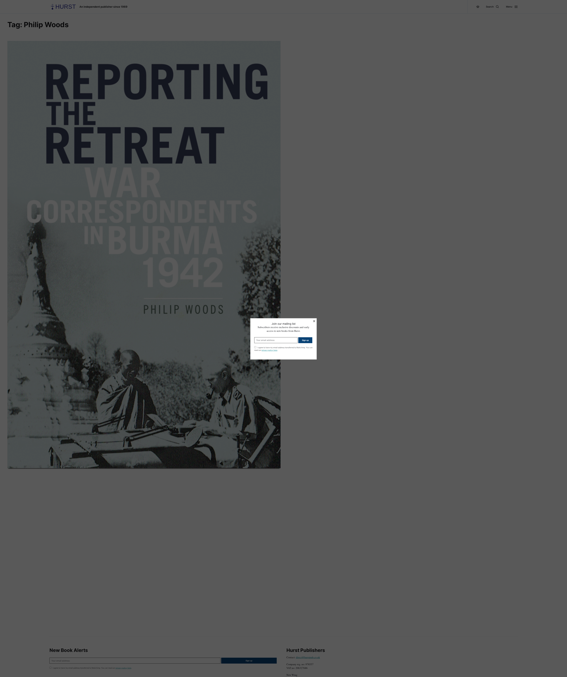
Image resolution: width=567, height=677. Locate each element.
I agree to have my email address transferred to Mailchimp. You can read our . (283, 348)
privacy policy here (269, 350)
